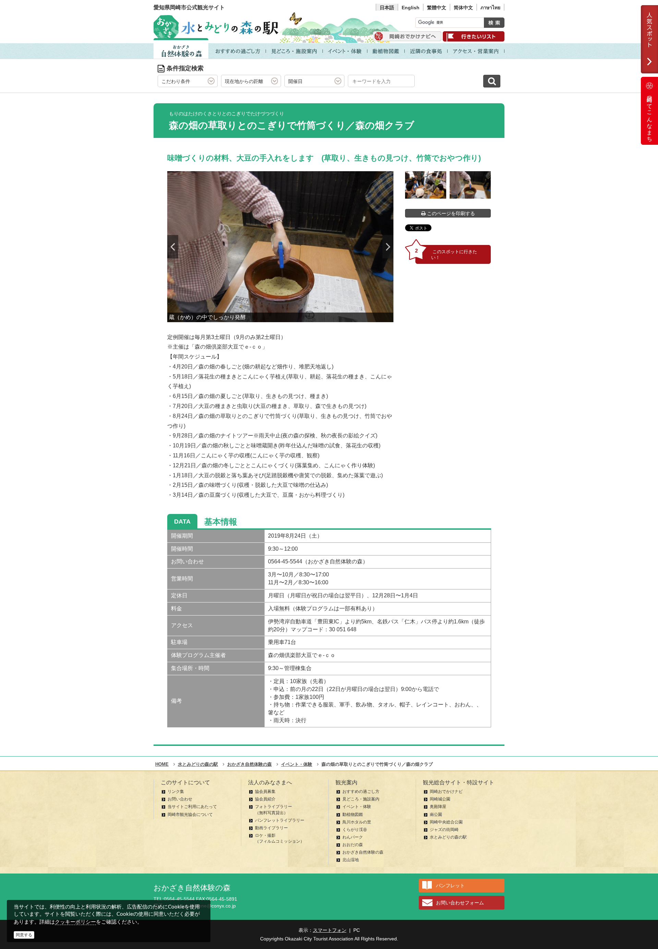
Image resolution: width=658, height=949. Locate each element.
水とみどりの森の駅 (448, 837)
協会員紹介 (265, 799)
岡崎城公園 (440, 799)
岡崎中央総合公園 (446, 822)
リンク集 (176, 791)
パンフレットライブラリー (279, 820)
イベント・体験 (356, 806)
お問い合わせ (180, 799)
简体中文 (463, 7)
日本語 (387, 7)
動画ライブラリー (271, 827)
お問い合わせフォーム (460, 902)
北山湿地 (350, 859)
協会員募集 (265, 791)
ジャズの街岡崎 (444, 829)
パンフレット (450, 885)
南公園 (436, 814)
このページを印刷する (450, 213)
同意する (24, 935)
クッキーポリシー (75, 922)
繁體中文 (436, 7)
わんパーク (352, 837)
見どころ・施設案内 (360, 799)
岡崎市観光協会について (190, 814)
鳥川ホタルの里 (356, 822)
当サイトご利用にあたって (192, 806)
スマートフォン (329, 930)
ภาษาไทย (490, 7)
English (410, 7)
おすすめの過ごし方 (360, 791)
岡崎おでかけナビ (446, 791)
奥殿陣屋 (438, 806)
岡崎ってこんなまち (650, 116)
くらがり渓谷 (354, 829)
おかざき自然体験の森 (362, 852)
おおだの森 (352, 844)
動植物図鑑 (352, 814)
